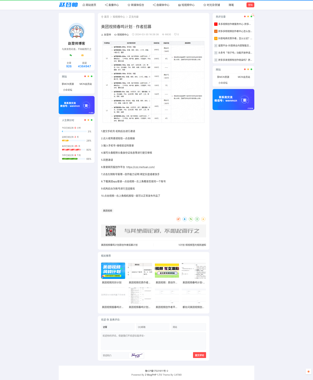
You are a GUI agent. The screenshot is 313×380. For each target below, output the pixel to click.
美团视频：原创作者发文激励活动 (174, 282)
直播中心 (113, 5)
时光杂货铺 (213, 5)
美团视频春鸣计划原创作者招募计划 (119, 244)
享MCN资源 (68, 83)
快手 (157, 174)
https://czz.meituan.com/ (140, 167)
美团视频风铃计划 (111, 282)
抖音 (147, 174)
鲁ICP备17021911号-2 (156, 370)
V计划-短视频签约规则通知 (192, 244)
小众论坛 (67, 89)
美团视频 (107, 210)
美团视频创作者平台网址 (169, 307)
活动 (127, 188)
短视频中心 (188, 5)
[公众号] (70, 55)
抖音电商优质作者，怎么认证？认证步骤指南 (241, 38)
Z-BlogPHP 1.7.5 (153, 374)
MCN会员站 (86, 83)
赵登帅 (107, 34)
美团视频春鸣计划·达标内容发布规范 (202, 282)
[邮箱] (82, 55)
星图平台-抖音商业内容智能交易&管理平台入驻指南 (244, 45)
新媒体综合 (137, 5)
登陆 (250, 4)
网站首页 (91, 5)
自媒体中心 (162, 5)
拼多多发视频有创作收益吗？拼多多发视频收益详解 (244, 59)
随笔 (231, 5)
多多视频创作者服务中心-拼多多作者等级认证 (241, 23)
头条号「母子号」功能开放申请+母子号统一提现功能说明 (247, 52)
